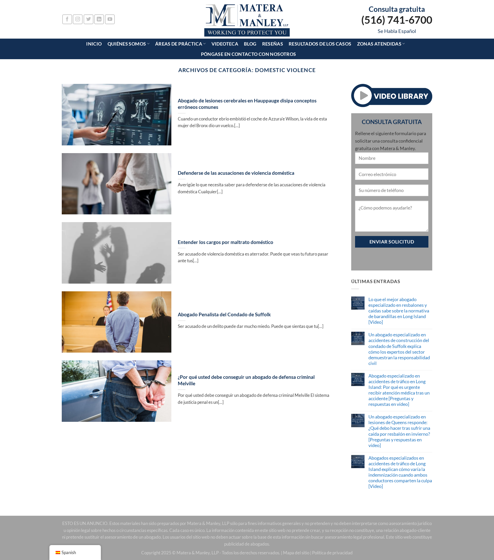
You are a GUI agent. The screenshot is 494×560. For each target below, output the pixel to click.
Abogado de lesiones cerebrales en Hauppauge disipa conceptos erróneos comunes (247, 104)
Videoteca (224, 44)
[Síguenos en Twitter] (88, 19)
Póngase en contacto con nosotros (248, 54)
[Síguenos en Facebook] (67, 19)
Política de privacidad (332, 552)
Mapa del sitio (296, 552)
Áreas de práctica (178, 44)
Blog (250, 44)
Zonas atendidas (379, 44)
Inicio (94, 44)
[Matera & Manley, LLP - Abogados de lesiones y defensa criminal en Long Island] (247, 19)
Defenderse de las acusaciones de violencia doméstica (236, 173)
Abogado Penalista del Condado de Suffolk (224, 314)
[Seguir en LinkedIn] (99, 19)
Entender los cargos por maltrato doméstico (225, 242)
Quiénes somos (127, 44)
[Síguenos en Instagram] (78, 19)
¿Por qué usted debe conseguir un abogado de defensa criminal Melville (246, 380)
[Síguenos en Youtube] (110, 19)
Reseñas (272, 44)
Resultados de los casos (320, 44)
